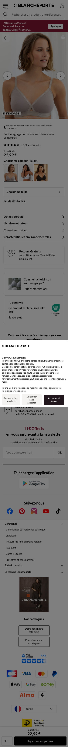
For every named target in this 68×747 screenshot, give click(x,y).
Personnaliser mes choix (11, 400)
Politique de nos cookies (14, 390)
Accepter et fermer (54, 400)
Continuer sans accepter (32, 399)
